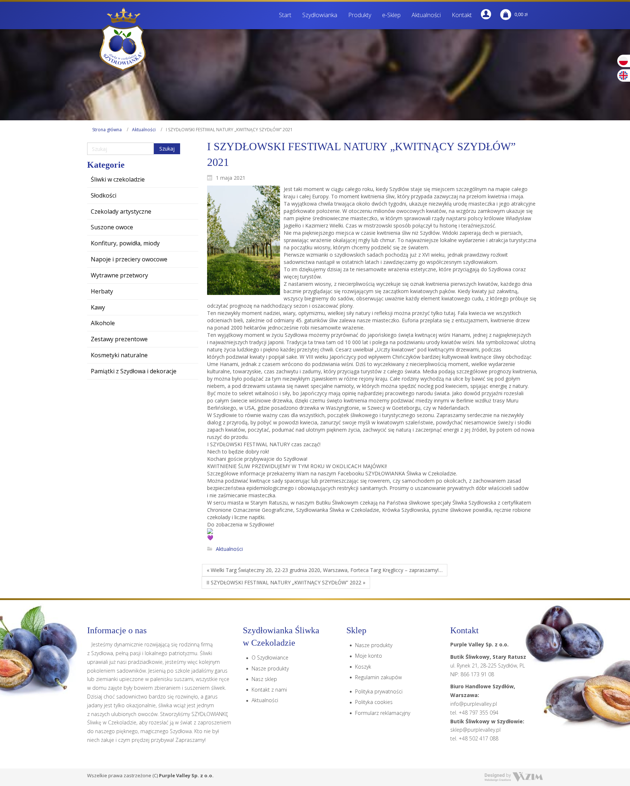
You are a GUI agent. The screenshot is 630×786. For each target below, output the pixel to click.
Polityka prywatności (378, 691)
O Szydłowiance (270, 657)
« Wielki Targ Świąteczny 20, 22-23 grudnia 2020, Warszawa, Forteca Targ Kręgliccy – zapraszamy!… (325, 570)
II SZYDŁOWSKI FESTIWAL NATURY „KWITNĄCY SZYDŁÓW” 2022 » (285, 582)
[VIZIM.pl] (514, 777)
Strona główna (107, 130)
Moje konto (368, 655)
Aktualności (144, 130)
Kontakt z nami (269, 689)
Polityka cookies (374, 702)
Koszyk (363, 666)
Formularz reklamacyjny (382, 712)
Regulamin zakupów (378, 677)
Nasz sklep (264, 679)
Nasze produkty (270, 668)
